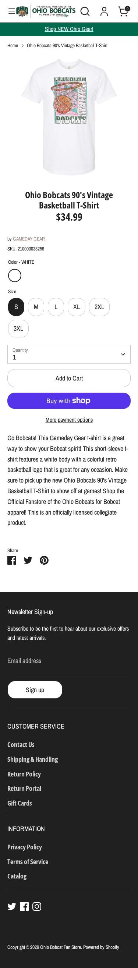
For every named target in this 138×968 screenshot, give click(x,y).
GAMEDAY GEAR (29, 238)
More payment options (69, 420)
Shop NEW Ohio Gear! (69, 29)
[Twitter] (11, 906)
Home (12, 45)
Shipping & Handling (32, 759)
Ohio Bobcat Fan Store (60, 947)
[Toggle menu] (8, 11)
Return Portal (24, 788)
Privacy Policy (24, 846)
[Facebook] (24, 906)
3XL (18, 328)
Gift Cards (19, 803)
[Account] (104, 9)
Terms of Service (27, 861)
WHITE (14, 275)
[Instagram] (36, 906)
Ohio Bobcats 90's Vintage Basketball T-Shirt (67, 45)
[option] (69, 117)
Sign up (35, 689)
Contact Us (21, 744)
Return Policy (24, 773)
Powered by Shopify (101, 947)
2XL (99, 306)
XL (76, 306)
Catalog (16, 875)
